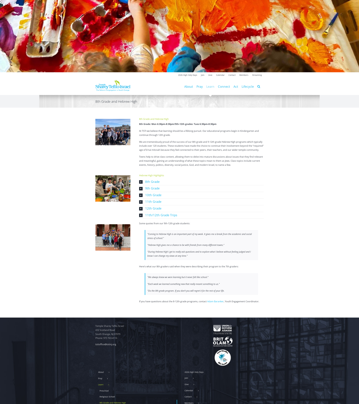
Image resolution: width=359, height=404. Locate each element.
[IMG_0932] (112, 225)
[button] (258, 86)
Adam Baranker (215, 301)
